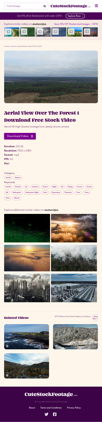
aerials (18, 187)
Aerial (13, 46)
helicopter (17, 192)
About (32, 408)
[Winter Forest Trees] (75, 336)
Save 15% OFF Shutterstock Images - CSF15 (76, 24)
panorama (56, 192)
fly (62, 187)
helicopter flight (32, 192)
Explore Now (75, 16)
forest (79, 187)
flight (54, 187)
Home (6, 46)
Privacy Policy (74, 408)
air (26, 187)
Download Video (19, 136)
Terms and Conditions (51, 408)
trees (86, 192)
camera (35, 187)
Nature (18, 178)
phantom (68, 192)
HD (7, 192)
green (89, 187)
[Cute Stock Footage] (70, 6)
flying (70, 187)
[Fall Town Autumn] (26, 366)
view (8, 198)
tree (78, 192)
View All (95, 318)
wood (16, 198)
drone (45, 187)
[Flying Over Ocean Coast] (26, 336)
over (45, 192)
